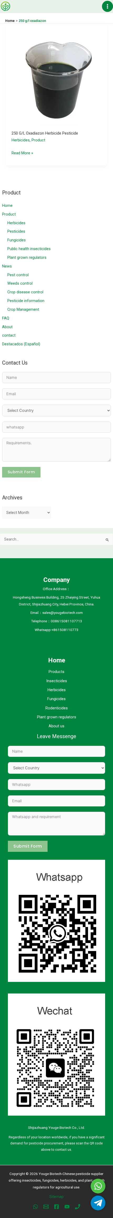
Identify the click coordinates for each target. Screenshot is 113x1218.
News (7, 266)
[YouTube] (67, 1206)
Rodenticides (56, 708)
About (7, 326)
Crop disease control (25, 292)
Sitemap (56, 1196)
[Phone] (77, 1206)
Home (7, 205)
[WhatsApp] (35, 1206)
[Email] (46, 1206)
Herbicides (16, 223)
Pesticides (16, 231)
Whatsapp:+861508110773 (57, 630)
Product (9, 214)
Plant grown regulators (27, 257)
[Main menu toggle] (107, 6)
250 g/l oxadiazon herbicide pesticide (45, 133)
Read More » (22, 153)
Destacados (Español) (21, 344)
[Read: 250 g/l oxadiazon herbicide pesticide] (56, 73)
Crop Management (23, 309)
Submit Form (21, 472)
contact (9, 335)
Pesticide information (25, 300)
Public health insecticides (29, 248)
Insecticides (56, 681)
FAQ (5, 318)
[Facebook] (56, 1206)
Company (56, 580)
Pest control (18, 275)
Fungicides (16, 240)
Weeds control (20, 283)
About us (56, 726)
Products (56, 671)
